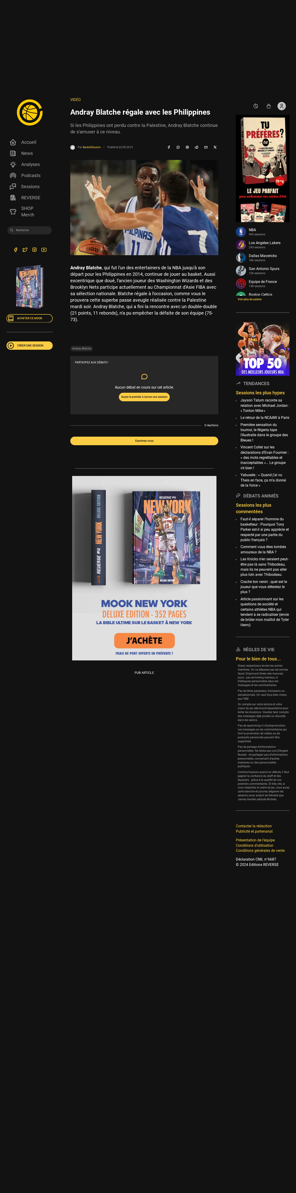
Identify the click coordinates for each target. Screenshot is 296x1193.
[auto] (256, 106)
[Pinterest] (187, 147)
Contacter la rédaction (254, 826)
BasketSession (92, 147)
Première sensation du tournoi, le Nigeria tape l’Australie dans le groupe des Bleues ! (264, 432)
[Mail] (206, 147)
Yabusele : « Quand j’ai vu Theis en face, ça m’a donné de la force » (263, 480)
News (27, 153)
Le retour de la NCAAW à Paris (264, 417)
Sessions (30, 186)
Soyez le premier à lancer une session (144, 397)
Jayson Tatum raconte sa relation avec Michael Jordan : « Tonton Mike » (265, 405)
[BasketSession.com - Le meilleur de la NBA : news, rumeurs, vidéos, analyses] (30, 112)
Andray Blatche (81, 348)
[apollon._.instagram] (34, 250)
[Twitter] (25, 250)
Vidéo (75, 100)
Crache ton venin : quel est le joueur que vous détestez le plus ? (263, 586)
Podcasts (30, 175)
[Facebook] (169, 147)
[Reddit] (196, 147)
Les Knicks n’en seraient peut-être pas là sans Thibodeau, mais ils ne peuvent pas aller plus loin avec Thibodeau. (264, 567)
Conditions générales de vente (260, 850)
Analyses (30, 164)
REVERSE (30, 197)
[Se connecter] (282, 106)
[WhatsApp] (178, 147)
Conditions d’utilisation (254, 845)
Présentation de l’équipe (255, 840)
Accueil (28, 142)
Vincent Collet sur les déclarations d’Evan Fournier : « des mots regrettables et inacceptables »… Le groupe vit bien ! (264, 457)
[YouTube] (43, 250)
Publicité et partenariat (254, 831)
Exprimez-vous (144, 440)
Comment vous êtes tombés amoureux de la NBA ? (263, 549)
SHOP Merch (27, 211)
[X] (215, 147)
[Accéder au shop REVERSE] (269, 106)
